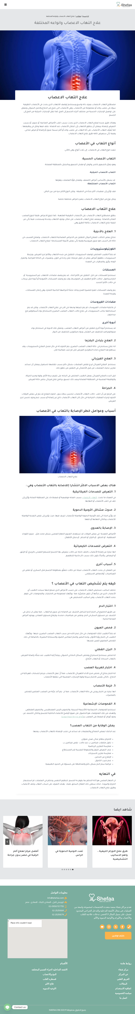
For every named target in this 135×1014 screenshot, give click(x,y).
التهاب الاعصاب (89, 498)
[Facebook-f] (122, 926)
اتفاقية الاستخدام (123, 988)
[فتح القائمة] (5, 4)
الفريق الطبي (123, 979)
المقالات (123, 983)
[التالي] (7, 842)
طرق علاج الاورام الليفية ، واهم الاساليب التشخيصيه (113, 855)
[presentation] (112, 830)
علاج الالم (49, 983)
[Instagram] (109, 926)
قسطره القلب (49, 979)
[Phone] (129, 926)
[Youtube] (102, 926)
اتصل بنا (123, 998)
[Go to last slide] (128, 842)
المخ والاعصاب (49, 974)
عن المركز (123, 974)
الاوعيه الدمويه (49, 988)
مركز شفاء (123, 969)
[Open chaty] (7, 1007)
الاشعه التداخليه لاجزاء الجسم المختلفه (50, 969)
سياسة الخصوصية (123, 993)
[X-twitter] (115, 926)
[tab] (72, 869)
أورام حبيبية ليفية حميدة (72, 717)
